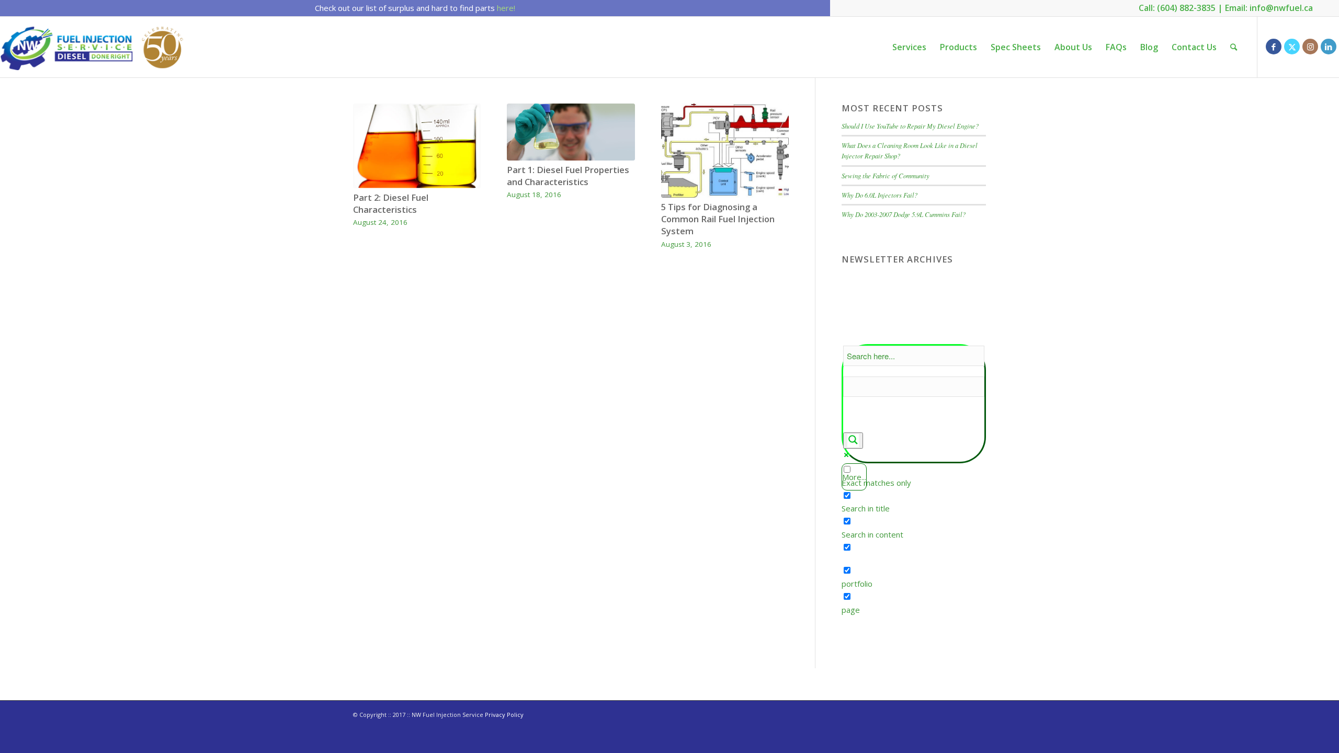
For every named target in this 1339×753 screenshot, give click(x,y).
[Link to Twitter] (1292, 46)
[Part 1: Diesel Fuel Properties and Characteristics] (570, 132)
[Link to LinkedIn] (1328, 46)
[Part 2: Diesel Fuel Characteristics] (417, 146)
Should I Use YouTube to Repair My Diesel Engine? (910, 125)
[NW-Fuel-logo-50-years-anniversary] (93, 47)
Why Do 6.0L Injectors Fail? (879, 194)
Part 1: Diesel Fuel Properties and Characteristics (568, 176)
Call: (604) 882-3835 (1177, 8)
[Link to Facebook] (1273, 46)
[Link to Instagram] (1310, 46)
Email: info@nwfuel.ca (1269, 8)
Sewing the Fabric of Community (885, 175)
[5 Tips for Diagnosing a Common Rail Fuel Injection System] (725, 151)
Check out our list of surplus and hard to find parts (415, 8)
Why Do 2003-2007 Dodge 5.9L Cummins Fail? (904, 214)
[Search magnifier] (853, 440)
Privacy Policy (504, 714)
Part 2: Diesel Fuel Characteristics (390, 203)
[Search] (1233, 47)
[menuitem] (909, 47)
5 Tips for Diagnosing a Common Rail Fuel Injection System (718, 219)
